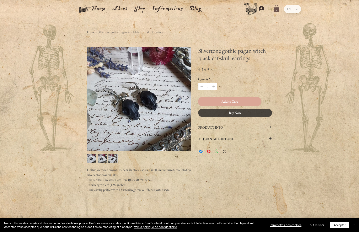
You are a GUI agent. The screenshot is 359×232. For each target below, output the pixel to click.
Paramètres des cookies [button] (285, 225)
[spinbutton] (207, 86)
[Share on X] (224, 151)
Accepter (339, 225)
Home (91, 32)
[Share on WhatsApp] (216, 151)
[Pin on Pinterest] (208, 151)
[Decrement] (201, 86)
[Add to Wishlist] (267, 101)
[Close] (354, 225)
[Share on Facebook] (200, 151)
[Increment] (214, 86)
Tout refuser (316, 225)
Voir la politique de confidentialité (155, 227)
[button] (167, 7)
